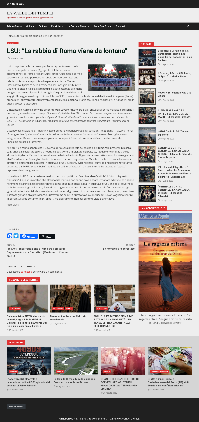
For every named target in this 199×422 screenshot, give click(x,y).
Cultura (30, 26)
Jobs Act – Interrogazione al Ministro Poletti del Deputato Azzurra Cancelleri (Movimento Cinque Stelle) (37, 250)
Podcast (120, 26)
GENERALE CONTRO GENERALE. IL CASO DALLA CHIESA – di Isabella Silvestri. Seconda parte (147, 154)
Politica (43, 26)
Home (10, 36)
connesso (26, 271)
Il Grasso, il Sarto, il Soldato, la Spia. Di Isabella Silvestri (147, 76)
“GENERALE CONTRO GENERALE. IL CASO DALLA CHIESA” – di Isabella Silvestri (147, 193)
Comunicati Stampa (159, 371)
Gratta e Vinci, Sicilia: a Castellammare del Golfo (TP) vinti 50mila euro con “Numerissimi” (170, 361)
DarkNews (115, 418)
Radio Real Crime (102, 26)
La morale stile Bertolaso (119, 246)
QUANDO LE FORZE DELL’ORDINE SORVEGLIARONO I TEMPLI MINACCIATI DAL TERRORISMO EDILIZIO (123, 361)
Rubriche (55, 26)
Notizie (60, 371)
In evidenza (13, 43)
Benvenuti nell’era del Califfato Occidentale (70, 299)
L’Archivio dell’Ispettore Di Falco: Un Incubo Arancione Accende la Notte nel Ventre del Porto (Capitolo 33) (147, 173)
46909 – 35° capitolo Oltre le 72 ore (147, 96)
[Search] (188, 26)
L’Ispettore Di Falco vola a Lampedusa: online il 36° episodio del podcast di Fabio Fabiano (147, 57)
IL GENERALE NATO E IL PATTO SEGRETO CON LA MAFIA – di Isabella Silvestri (147, 115)
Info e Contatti (16, 406)
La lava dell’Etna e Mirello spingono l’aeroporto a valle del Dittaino (76, 361)
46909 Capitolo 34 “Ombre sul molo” (147, 135)
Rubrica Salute (14, 26)
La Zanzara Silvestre (78, 26)
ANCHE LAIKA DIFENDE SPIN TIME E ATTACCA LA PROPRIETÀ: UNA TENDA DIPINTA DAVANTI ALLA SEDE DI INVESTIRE (114, 299)
